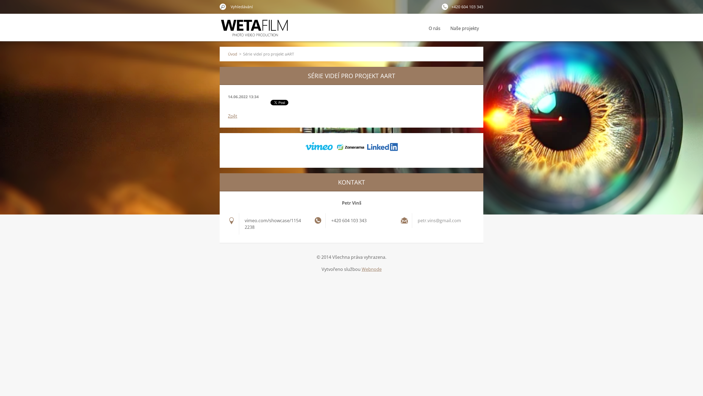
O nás (434, 28)
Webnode (372, 269)
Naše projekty (464, 28)
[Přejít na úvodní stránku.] (254, 31)
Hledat (223, 7)
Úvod (232, 54)
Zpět (232, 116)
